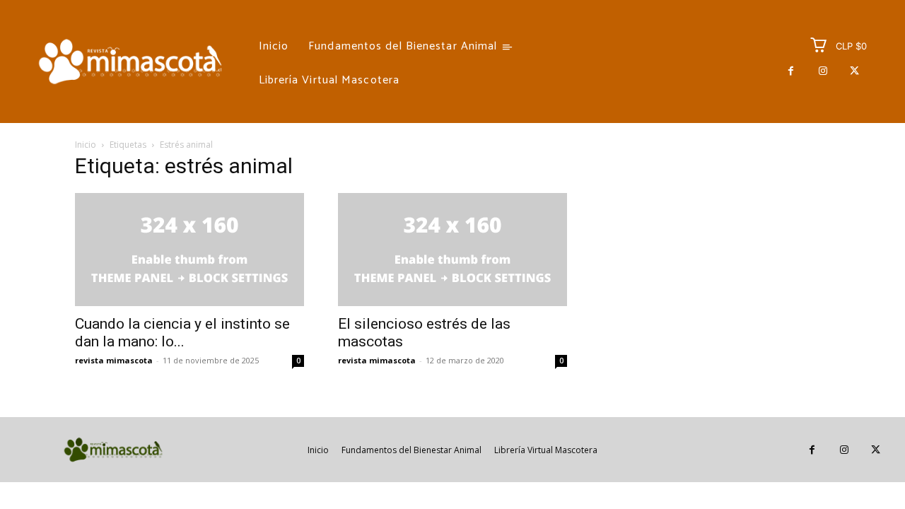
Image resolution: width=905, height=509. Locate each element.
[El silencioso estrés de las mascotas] (452, 249)
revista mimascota (114, 360)
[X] (854, 71)
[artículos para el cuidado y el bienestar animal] (130, 61)
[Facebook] (790, 71)
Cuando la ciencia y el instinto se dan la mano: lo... (182, 332)
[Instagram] (822, 71)
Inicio (85, 145)
